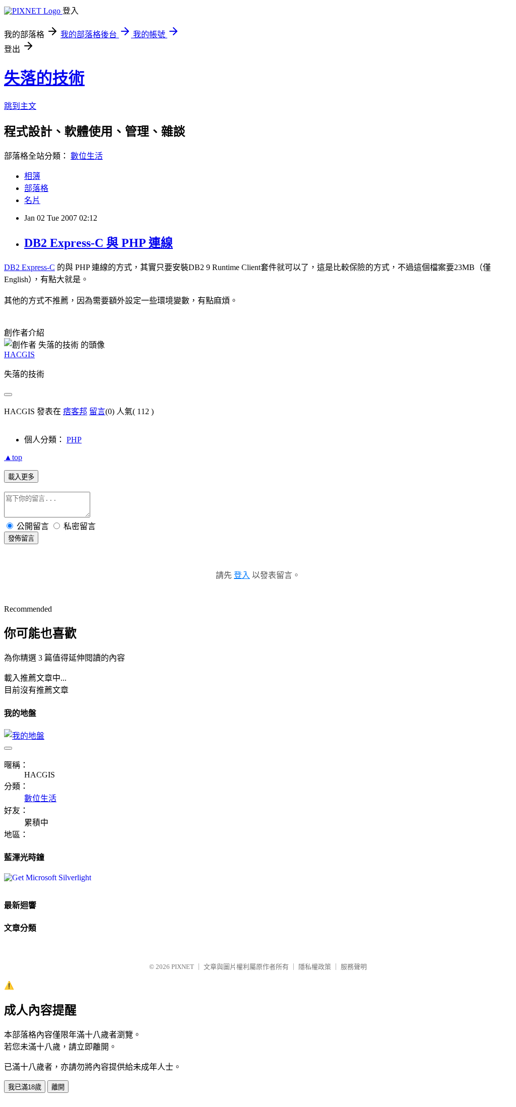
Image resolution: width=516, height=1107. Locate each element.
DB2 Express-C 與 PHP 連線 (98, 242)
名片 (32, 200)
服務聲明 (354, 966)
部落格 (36, 188)
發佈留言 (21, 538)
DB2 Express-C (29, 267)
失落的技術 (44, 78)
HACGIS (19, 354)
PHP (74, 439)
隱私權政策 (314, 966)
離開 (57, 1087)
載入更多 (21, 477)
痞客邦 (75, 411)
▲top (13, 457)
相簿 (32, 176)
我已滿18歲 (24, 1087)
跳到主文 (20, 106)
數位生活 (87, 156)
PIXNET (182, 966)
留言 (97, 411)
